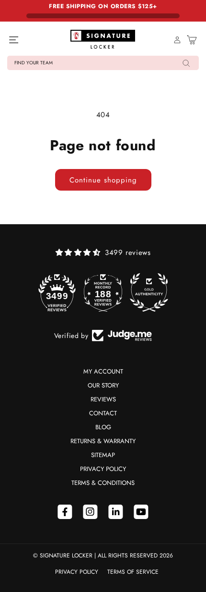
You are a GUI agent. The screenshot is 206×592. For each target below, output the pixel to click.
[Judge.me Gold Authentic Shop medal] (149, 292)
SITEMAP (103, 454)
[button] (103, 63)
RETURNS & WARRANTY (103, 441)
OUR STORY (103, 385)
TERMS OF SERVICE (133, 572)
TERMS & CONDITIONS (103, 482)
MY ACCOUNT (103, 371)
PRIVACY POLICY (103, 468)
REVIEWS (103, 399)
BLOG (103, 427)
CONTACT (103, 413)
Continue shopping (103, 180)
